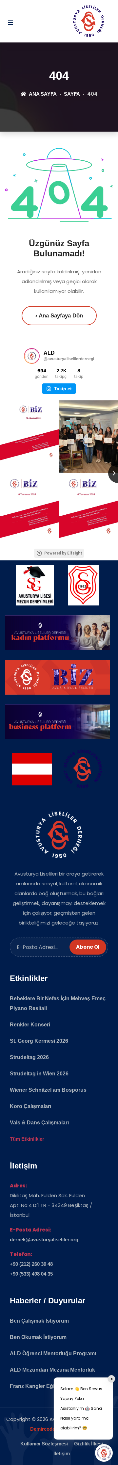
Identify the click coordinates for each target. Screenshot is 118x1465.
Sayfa (72, 94)
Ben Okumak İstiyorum (38, 1337)
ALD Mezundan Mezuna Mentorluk (52, 1370)
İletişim (61, 1453)
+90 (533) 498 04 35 (31, 1274)
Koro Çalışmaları (30, 1106)
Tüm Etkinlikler (27, 1139)
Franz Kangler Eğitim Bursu (44, 1386)
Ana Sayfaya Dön (60, 316)
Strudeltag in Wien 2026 (39, 1073)
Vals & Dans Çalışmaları (39, 1122)
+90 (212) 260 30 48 (31, 1264)
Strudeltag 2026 (29, 1057)
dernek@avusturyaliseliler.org (44, 1239)
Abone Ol (88, 946)
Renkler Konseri (30, 1024)
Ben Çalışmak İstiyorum (39, 1321)
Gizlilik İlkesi (88, 1443)
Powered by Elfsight (63, 553)
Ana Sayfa (42, 94)
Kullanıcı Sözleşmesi (44, 1443)
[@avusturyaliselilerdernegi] (31, 355)
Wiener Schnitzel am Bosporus (48, 1090)
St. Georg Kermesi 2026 (39, 1041)
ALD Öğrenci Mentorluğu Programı (53, 1353)
